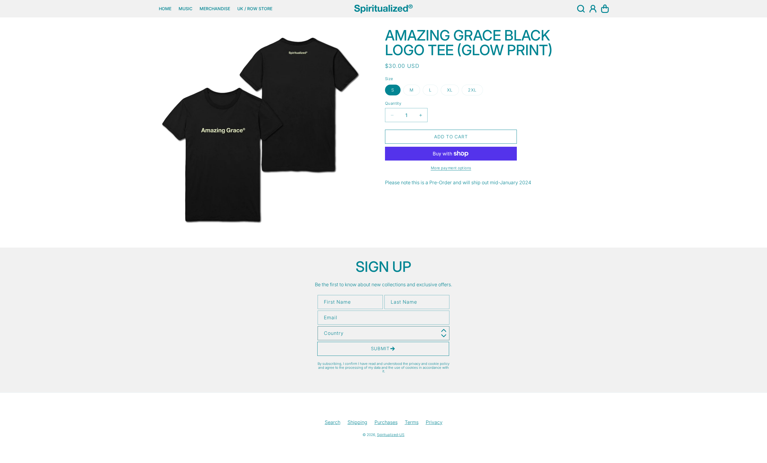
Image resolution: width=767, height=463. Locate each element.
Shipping (357, 422)
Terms (412, 422)
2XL (472, 89)
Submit (380, 348)
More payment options (451, 168)
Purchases (386, 422)
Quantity (393, 103)
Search (332, 422)
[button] (580, 8)
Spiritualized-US (390, 434)
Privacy (434, 422)
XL (450, 89)
